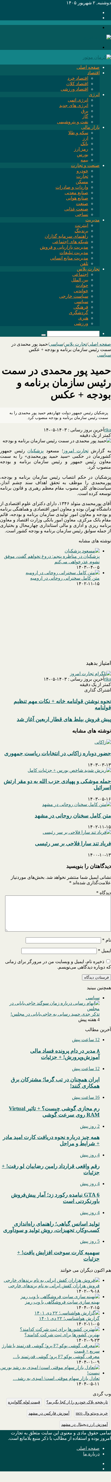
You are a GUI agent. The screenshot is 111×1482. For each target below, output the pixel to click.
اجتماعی (80, 274)
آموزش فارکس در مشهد (48, 1413)
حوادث (82, 285)
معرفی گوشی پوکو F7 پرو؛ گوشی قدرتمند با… (56, 1356)
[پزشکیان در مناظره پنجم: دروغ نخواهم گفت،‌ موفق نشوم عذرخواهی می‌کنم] (82, 550)
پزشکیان (35, 450)
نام (106, 940)
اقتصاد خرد (77, 78)
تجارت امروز (76, 450)
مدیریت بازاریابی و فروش (64, 247)
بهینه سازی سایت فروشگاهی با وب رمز (62, 1302)
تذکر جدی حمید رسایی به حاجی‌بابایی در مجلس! (55, 1014)
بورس (82, 154)
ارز (85, 138)
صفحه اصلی (88, 67)
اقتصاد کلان (77, 83)
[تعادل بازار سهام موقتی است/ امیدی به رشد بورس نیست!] (50, 1372)
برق (84, 110)
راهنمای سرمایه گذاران (66, 236)
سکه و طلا (78, 132)
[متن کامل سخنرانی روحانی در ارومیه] (63, 572)
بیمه (84, 159)
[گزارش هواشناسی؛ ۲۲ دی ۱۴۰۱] (67, 1312)
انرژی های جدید (73, 105)
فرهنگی (80, 307)
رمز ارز (81, 149)
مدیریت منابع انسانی (69, 258)
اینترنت (81, 225)
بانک (84, 143)
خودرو (82, 170)
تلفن (84, 263)
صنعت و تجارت (85, 165)
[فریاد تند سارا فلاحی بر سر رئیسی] (77, 832)
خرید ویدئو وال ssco (92, 1413)
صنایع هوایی (77, 198)
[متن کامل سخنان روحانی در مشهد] (76, 804)
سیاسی (81, 301)
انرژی (94, 94)
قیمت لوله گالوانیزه (24, 1402)
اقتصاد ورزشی (74, 89)
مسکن (82, 181)
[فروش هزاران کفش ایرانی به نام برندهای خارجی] (52, 1280)
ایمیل (104, 950)
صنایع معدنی (76, 192)
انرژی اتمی (78, 100)
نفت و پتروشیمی (72, 121)
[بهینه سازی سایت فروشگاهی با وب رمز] (60, 1296)
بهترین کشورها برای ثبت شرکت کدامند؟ (62, 1334)
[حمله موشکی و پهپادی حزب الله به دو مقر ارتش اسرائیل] (69, 770)
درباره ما (91, 1453)
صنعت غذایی (76, 209)
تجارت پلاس (88, 268)
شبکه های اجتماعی (70, 241)
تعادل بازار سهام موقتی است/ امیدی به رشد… (56, 1378)
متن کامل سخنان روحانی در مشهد (73, 816)
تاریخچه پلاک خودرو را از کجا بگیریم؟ (77, 1402)
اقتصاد (93, 72)
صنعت (82, 203)
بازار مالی (90, 127)
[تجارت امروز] (97, 37)
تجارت (82, 176)
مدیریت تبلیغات (73, 252)
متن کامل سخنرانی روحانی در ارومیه (65, 578)
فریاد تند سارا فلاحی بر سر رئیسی (73, 843)
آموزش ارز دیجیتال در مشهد (84, 1424)
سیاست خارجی (73, 296)
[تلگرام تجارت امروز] (90, 673)
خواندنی (81, 290)
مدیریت (92, 219)
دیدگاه (103, 892)
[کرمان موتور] (97, 57)
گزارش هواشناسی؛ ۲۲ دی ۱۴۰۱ (69, 1318)
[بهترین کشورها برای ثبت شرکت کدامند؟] (60, 1329)
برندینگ (81, 230)
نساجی (81, 214)
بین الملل (79, 279)
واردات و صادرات (72, 187)
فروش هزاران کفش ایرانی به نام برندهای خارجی (54, 1285)
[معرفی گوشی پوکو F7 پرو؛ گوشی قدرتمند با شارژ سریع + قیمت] (50, 1351)
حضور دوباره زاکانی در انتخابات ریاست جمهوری (57, 753)
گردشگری (78, 312)
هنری (83, 318)
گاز (85, 116)
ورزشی (81, 323)
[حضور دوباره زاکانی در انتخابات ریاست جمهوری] (102, 742)
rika (107, 429)
